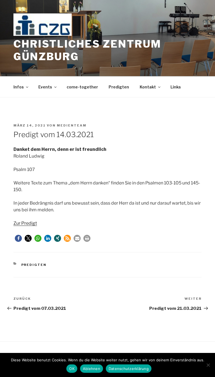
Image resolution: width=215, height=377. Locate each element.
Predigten (119, 87)
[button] (18, 238)
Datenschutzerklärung (129, 368)
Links (175, 87)
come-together (82, 87)
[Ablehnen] (208, 365)
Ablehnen (91, 368)
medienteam (72, 125)
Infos (18, 87)
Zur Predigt (25, 223)
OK (71, 368)
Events (45, 87)
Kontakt (148, 87)
